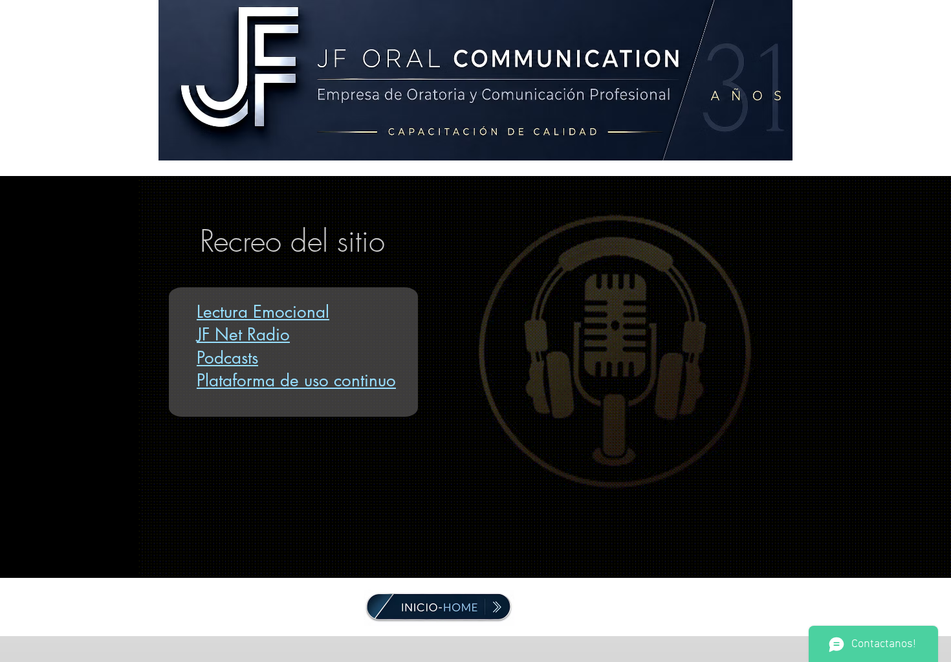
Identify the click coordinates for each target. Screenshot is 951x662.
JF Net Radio (243, 335)
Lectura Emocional (263, 312)
